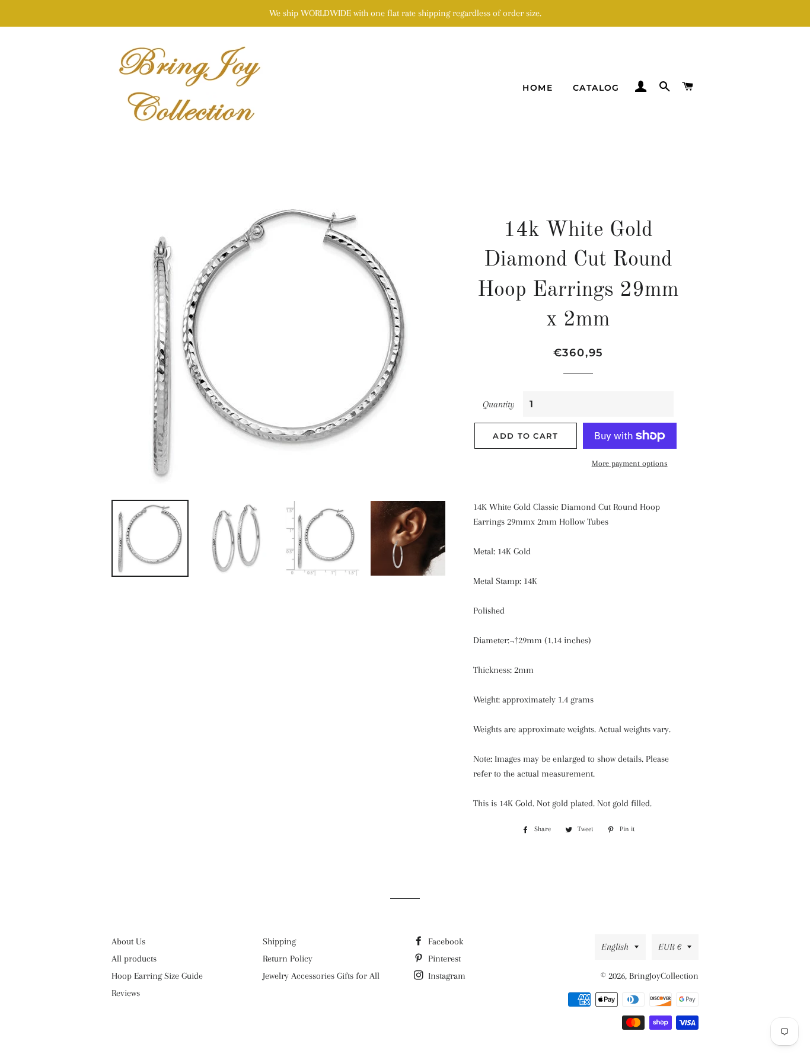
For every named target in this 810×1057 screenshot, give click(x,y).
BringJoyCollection (664, 975)
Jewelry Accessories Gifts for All (321, 975)
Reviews (125, 993)
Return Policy (287, 958)
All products (134, 958)
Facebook (444, 941)
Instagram (445, 975)
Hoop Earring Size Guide (157, 975)
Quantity (499, 404)
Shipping (279, 941)
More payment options (630, 463)
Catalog (596, 87)
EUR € (669, 946)
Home (537, 87)
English (615, 946)
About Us (128, 941)
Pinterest (443, 958)
